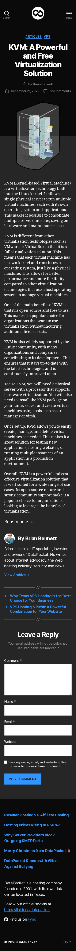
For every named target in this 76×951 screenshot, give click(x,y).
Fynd (32, 919)
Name (10, 702)
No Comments (60, 91)
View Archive (17, 575)
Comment (13, 661)
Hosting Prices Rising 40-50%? (32, 825)
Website (10, 742)
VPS (47, 36)
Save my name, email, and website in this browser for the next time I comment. (37, 764)
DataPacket (27, 942)
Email (9, 722)
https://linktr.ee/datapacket (27, 909)
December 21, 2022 (25, 91)
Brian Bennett (43, 84)
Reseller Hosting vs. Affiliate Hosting (36, 815)
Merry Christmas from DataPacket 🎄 (37, 850)
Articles (34, 36)
